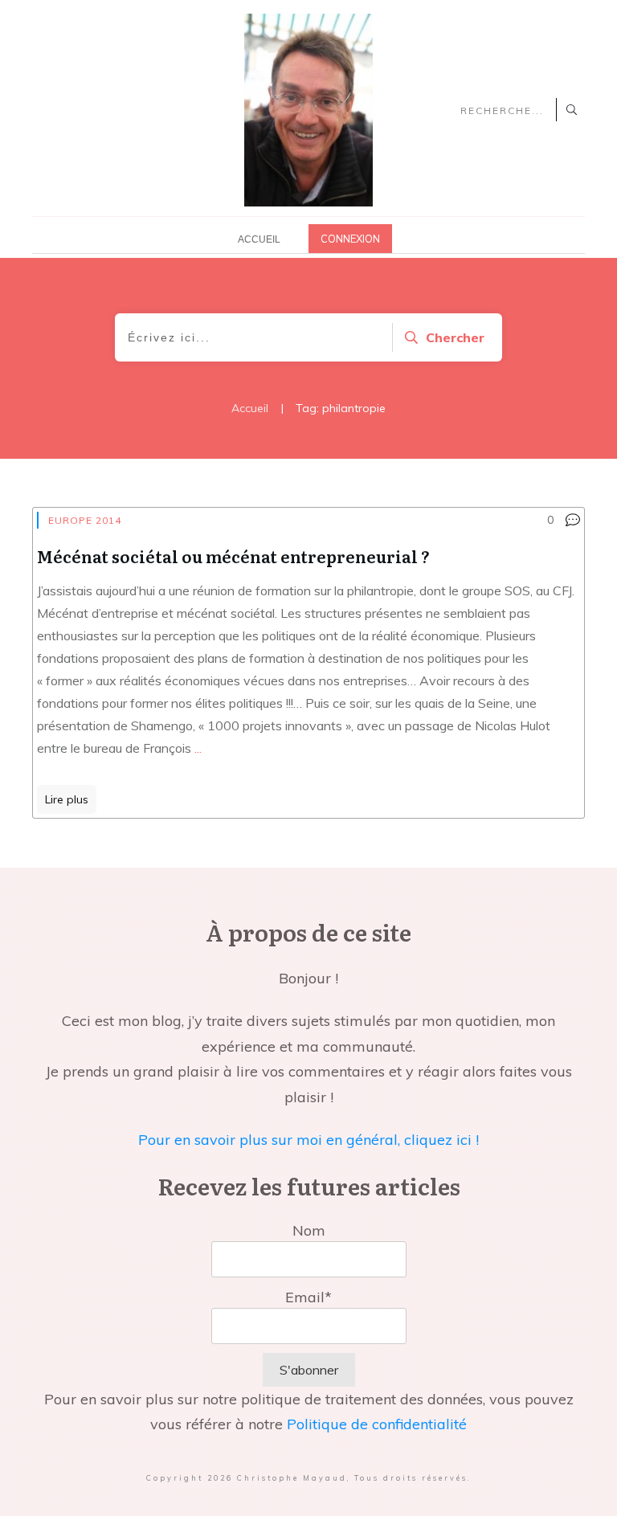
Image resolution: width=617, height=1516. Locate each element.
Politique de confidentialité (377, 1424)
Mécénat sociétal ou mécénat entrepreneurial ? (233, 556)
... (198, 748)
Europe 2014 (84, 520)
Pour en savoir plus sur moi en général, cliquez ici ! (308, 1139)
